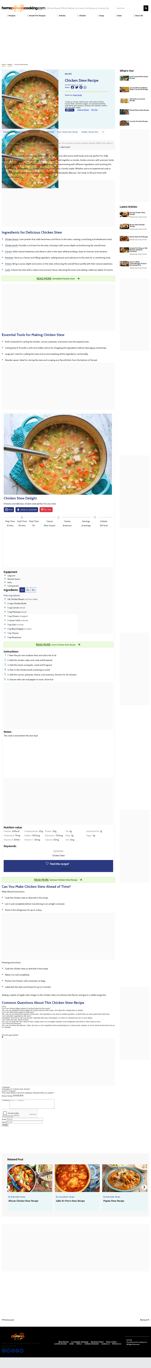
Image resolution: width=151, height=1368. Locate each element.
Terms (71, 1344)
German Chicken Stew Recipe (63, 880)
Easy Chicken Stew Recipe (67, 132)
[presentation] (7, 1187)
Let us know (55, 868)
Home (4, 64)
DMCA (79, 1344)
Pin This (47, 509)
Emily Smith (77, 95)
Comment (5, 1100)
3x (33, 589)
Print (71, 110)
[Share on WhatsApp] (85, 87)
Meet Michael (63, 1342)
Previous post (8, 1320)
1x (22, 589)
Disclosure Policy (97, 1342)
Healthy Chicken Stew (90, 132)
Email (4, 1122)
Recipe (10, 64)
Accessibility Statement (79, 1342)
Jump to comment (28, 509)
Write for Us (116, 1344)
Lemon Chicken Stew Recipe (63, 645)
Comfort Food (48, 132)
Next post (144, 1320)
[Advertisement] (75, 39)
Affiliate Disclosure (91, 1344)
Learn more (65, 147)
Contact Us (105, 1344)
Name (4, 1119)
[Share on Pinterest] (81, 87)
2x (27, 589)
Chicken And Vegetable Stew (14, 132)
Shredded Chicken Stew (63, 278)
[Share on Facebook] (72, 87)
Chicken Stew (34, 132)
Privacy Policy (111, 1342)
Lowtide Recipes (60, 1344)
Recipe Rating (7, 1096)
